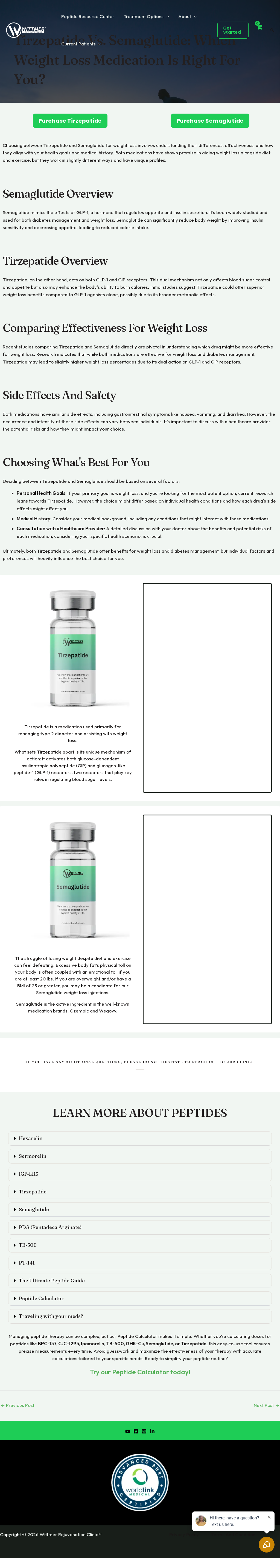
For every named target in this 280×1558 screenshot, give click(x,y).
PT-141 (27, 1263)
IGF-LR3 (28, 1174)
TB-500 (28, 1245)
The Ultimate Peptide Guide (52, 1280)
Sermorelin (32, 1156)
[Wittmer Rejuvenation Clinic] (25, 29)
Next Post (266, 1405)
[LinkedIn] (152, 1431)
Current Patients (78, 44)
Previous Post (17, 1405)
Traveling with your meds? (51, 1316)
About (184, 16)
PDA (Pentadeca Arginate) (50, 1227)
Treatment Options (144, 16)
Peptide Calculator (41, 1298)
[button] (233, 30)
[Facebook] (135, 1431)
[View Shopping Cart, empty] (259, 30)
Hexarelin (31, 1138)
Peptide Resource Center (87, 16)
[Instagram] (144, 1431)
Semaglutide (34, 1209)
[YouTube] (127, 1431)
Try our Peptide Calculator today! (140, 1372)
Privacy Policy (184, 1534)
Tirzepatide (32, 1191)
